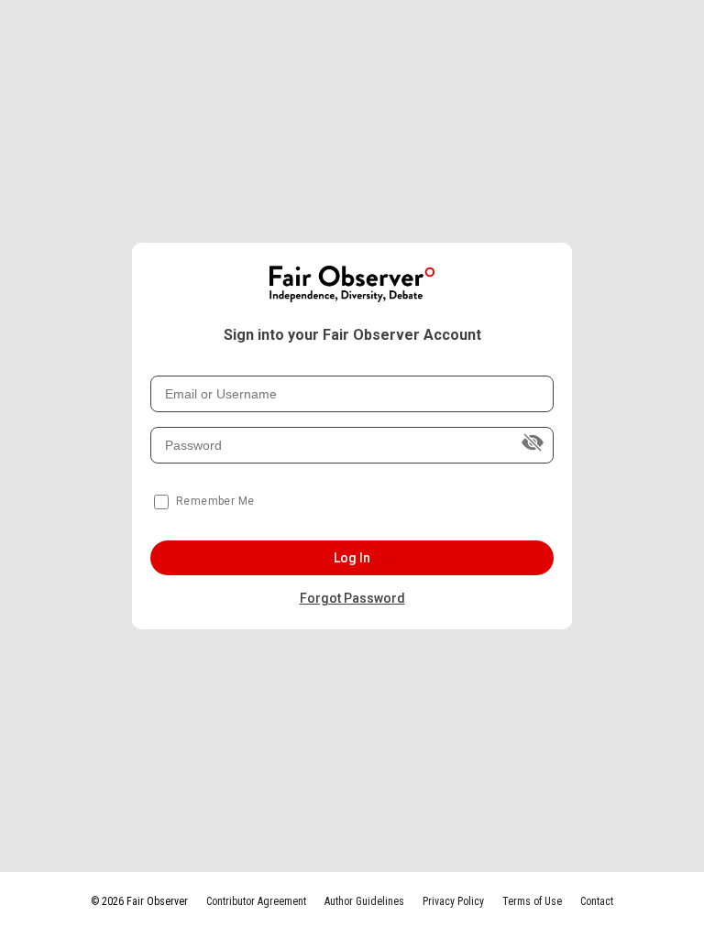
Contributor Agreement (256, 901)
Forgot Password (352, 598)
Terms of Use (532, 901)
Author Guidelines (364, 901)
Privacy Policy (453, 901)
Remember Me (215, 501)
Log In (352, 558)
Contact (596, 901)
